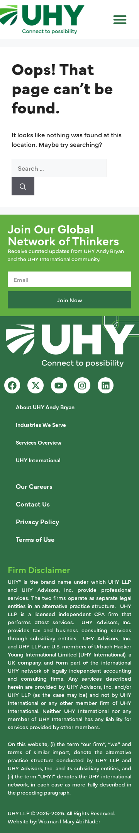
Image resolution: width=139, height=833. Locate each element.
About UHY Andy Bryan (45, 407)
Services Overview (38, 442)
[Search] (23, 186)
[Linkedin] (106, 385)
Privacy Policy (37, 521)
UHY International (38, 460)
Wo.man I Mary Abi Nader (69, 821)
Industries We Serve (41, 424)
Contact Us (33, 503)
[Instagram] (82, 385)
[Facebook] (12, 385)
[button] (120, 19)
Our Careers (34, 485)
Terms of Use (35, 539)
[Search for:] (59, 167)
